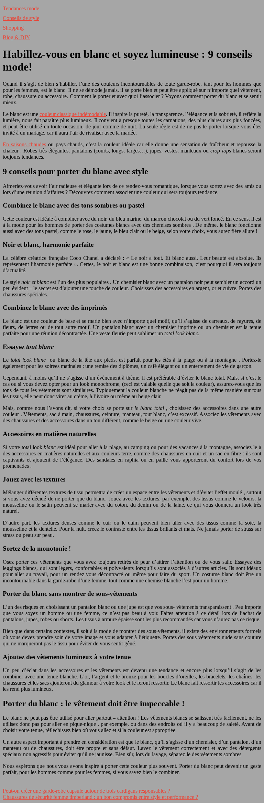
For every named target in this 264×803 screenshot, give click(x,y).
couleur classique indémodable (73, 114)
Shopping (13, 28)
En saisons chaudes (24, 144)
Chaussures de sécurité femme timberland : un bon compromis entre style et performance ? (100, 797)
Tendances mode (21, 8)
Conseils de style (21, 18)
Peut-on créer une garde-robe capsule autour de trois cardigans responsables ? (86, 791)
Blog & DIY (16, 37)
